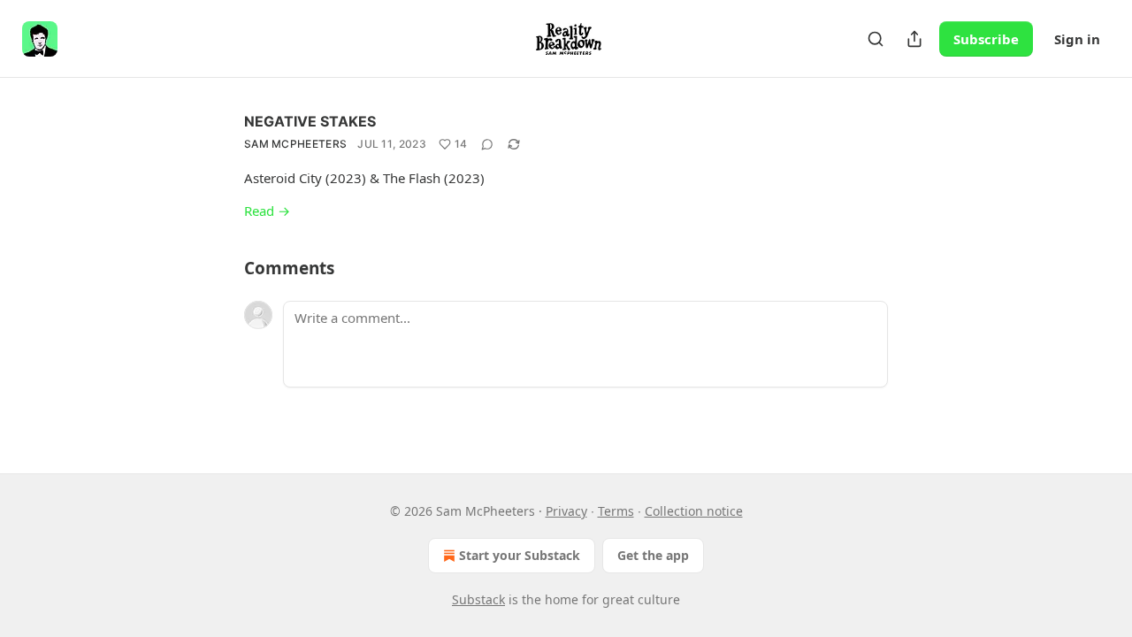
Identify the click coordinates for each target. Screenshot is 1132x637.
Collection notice (694, 511)
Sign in (1077, 39)
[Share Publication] (914, 39)
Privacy (566, 511)
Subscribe (986, 39)
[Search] (875, 39)
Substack (478, 599)
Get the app (653, 555)
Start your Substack (519, 555)
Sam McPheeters (295, 143)
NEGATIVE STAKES (310, 121)
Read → (267, 210)
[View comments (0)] (487, 144)
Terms (616, 511)
